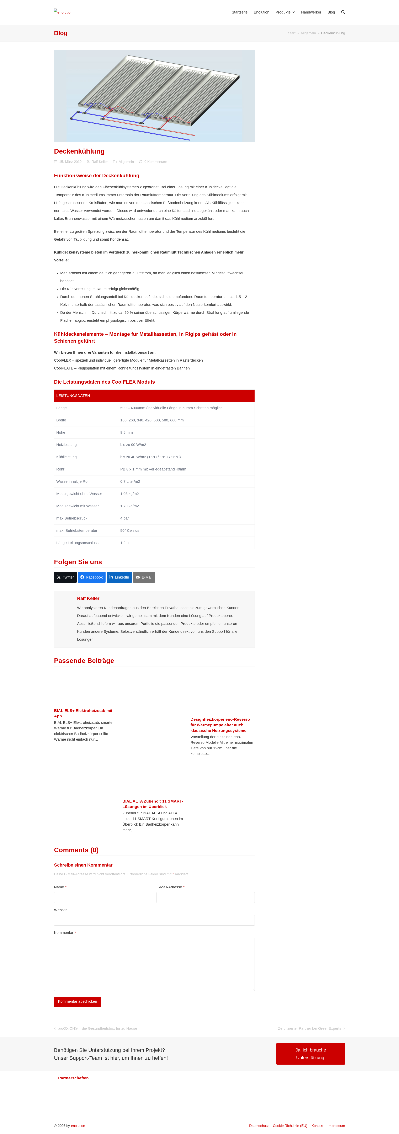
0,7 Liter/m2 (130, 481)
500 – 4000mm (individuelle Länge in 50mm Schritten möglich (171, 408)
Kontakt (317, 1126)
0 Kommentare (155, 162)
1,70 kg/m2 (129, 506)
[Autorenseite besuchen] (65, 602)
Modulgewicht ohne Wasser (79, 494)
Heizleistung (66, 445)
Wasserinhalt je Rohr (73, 481)
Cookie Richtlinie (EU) (290, 1126)
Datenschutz (259, 1126)
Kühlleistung (66, 457)
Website (61, 910)
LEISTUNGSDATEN (73, 396)
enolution (78, 1126)
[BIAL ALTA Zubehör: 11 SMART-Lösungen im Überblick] (150, 732)
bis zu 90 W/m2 (133, 445)
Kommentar (65, 933)
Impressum (336, 1126)
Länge (61, 408)
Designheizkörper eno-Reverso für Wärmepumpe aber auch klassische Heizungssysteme (220, 725)
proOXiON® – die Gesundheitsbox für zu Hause (95, 1029)
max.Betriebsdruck (71, 518)
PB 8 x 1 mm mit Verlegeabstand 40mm (153, 469)
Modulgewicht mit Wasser (77, 506)
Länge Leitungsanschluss (77, 543)
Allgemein (126, 162)
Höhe (60, 432)
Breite (61, 420)
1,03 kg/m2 (129, 494)
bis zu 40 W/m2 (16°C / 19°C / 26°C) (150, 457)
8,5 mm (126, 432)
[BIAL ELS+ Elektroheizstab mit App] (86, 687)
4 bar (124, 518)
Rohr (60, 469)
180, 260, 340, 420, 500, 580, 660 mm (152, 420)
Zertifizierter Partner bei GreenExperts (309, 1029)
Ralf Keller (100, 162)
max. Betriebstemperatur (76, 530)
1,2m (124, 543)
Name (60, 887)
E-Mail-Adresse (170, 887)
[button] (343, 12)
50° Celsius (129, 530)
